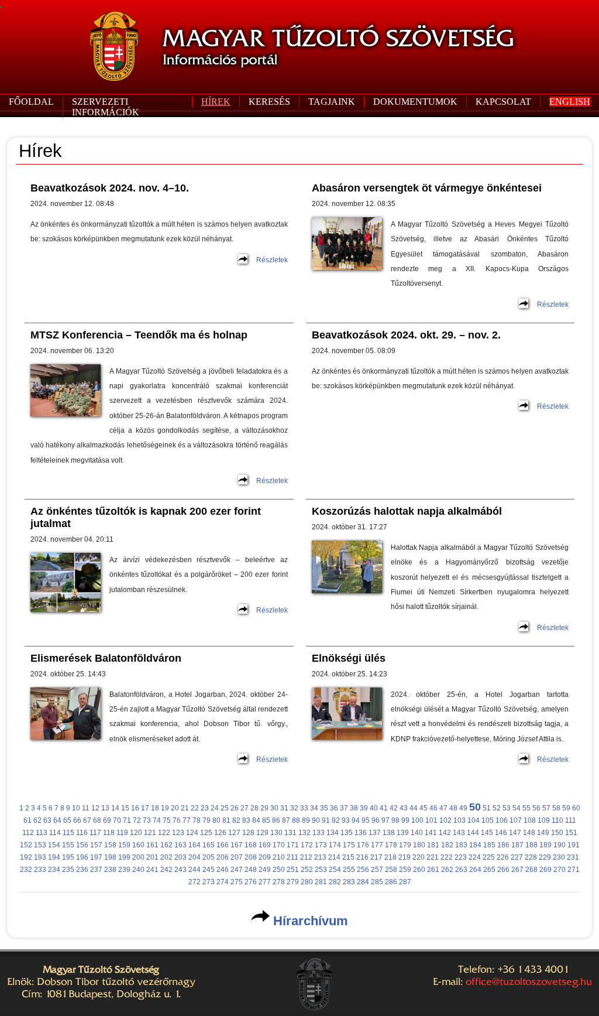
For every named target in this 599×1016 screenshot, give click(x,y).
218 (390, 857)
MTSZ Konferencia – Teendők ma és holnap (138, 335)
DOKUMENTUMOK (415, 102)
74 (157, 820)
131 (290, 833)
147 (515, 833)
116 (82, 833)
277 (265, 882)
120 (136, 833)
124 (192, 833)
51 (487, 808)
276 (251, 882)
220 (418, 857)
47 (443, 808)
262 (447, 870)
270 (559, 870)
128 (248, 833)
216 (362, 857)
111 (570, 820)
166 (222, 845)
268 (531, 870)
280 (307, 882)
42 (394, 808)
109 (544, 820)
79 (206, 820)
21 (185, 808)
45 (423, 808)
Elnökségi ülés (348, 658)
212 (306, 857)
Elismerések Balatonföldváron (105, 658)
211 (292, 857)
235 (68, 870)
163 (180, 845)
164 (194, 845)
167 (236, 845)
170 (279, 845)
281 (321, 882)
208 (251, 857)
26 (234, 808)
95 (366, 820)
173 (321, 845)
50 (475, 807)
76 (177, 820)
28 (254, 808)
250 (279, 870)
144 (473, 833)
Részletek (272, 260)
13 (105, 808)
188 (531, 845)
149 (543, 833)
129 (262, 833)
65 (67, 820)
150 (557, 833)
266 (503, 870)
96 (375, 820)
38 (354, 808)
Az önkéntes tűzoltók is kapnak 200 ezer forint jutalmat (145, 517)
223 (461, 857)
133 (318, 833)
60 (576, 808)
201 (152, 857)
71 (127, 820)
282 (335, 882)
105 (487, 820)
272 (194, 882)
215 (348, 857)
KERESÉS (269, 102)
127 (234, 833)
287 (405, 882)
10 (76, 808)
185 (489, 845)
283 (349, 882)
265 (489, 870)
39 (364, 808)
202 (166, 857)
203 (180, 857)
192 (26, 857)
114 (55, 833)
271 (573, 870)
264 (475, 870)
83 (246, 820)
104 (473, 820)
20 (175, 808)
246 (222, 870)
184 (475, 845)
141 (431, 833)
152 (26, 845)
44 (413, 808)
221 (432, 857)
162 (166, 845)
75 (167, 820)
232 (26, 870)
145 (487, 833)
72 (137, 820)
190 (559, 845)
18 (155, 808)
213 (320, 857)
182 (447, 845)
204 (194, 857)
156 (82, 845)
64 (57, 820)
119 (122, 833)
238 (110, 870)
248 (251, 870)
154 (54, 845)
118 (109, 833)
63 (47, 820)
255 (349, 870)
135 (346, 833)
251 (293, 870)
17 (145, 808)
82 (236, 820)
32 (294, 808)
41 (384, 808)
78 (196, 820)
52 (497, 808)
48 (453, 808)
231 (573, 857)
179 (405, 845)
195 (68, 857)
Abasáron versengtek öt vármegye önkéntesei (427, 188)
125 (206, 833)
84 (256, 820)
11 (85, 808)
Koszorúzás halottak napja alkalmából (407, 511)
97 (385, 820)
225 (489, 857)
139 (403, 833)
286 (391, 882)
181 (433, 845)
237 (96, 870)
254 (335, 870)
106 (501, 820)
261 (433, 870)
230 (559, 857)
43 (404, 808)
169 (265, 845)
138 (389, 833)
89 (306, 820)
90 (316, 820)
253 (321, 870)
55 (526, 808)
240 (138, 870)
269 (545, 870)
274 (222, 882)
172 (307, 845)
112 (28, 833)
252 (307, 870)
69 (107, 820)
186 (503, 845)
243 (180, 870)
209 (265, 857)
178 (391, 845)
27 (244, 808)
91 (326, 820)
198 (110, 857)
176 (363, 845)
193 (40, 857)
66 (77, 820)
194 (54, 857)
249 (265, 870)
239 (124, 870)
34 (314, 808)
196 (82, 857)
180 (419, 845)
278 (279, 882)
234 (54, 870)
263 (461, 870)
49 (463, 808)
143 (459, 833)
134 (332, 833)
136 (360, 833)
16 (135, 808)
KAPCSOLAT (503, 102)
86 (276, 820)
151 (571, 833)
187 (517, 845)
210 (279, 857)
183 (461, 845)
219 (404, 857)
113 (41, 833)
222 (446, 857)
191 (573, 845)
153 (40, 845)
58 (556, 808)
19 (165, 808)
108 (530, 820)
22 (195, 808)
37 (344, 808)
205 (208, 857)
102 (445, 820)
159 (124, 845)
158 (110, 845)
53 (506, 808)
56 (536, 808)
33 (304, 808)
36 (334, 808)
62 (37, 820)
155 (68, 845)
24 (215, 808)
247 (236, 870)
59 (566, 808)
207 (236, 857)
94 (356, 820)
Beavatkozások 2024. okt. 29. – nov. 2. (406, 335)
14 (115, 808)
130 (276, 833)
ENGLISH (569, 102)
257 (377, 870)
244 (194, 870)
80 (216, 820)
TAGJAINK (331, 102)
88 (296, 820)
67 (87, 820)
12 (95, 808)
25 (225, 808)
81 (226, 820)
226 (503, 857)
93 (346, 820)
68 (97, 820)
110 (557, 820)
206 (222, 857)
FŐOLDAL (31, 102)
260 (419, 870)
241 (152, 870)
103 (459, 820)
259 (405, 870)
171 (293, 845)
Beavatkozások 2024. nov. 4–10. (109, 188)
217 (376, 857)
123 (178, 833)
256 (363, 870)
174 (335, 845)
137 (375, 833)
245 (208, 870)
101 (431, 820)
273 (208, 882)
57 (546, 808)
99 (405, 820)
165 (208, 845)
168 (251, 845)
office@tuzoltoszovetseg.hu (529, 981)
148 (529, 833)
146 (501, 833)
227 (517, 857)
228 (531, 857)
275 (236, 882)
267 (517, 870)
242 (166, 870)
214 (334, 857)
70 (117, 820)
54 (516, 808)
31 (284, 808)
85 (266, 820)
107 (516, 820)
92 (336, 820)
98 (395, 820)
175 (349, 845)
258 (391, 870)
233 (40, 870)
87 (286, 820)
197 (96, 857)
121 (150, 833)
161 (152, 845)
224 (475, 857)
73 (147, 820)
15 (125, 808)
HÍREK (215, 102)
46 (433, 808)
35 (324, 808)
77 (187, 820)
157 (96, 845)
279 (293, 882)
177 (377, 845)
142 (445, 833)
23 (205, 808)
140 (417, 833)
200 (138, 857)
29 (264, 808)
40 (374, 808)
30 (274, 808)
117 (95, 833)
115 (68, 833)
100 (417, 820)
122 (164, 833)
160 (138, 845)
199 (124, 857)
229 (545, 857)
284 (363, 882)
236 (82, 870)
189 (545, 845)
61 (27, 820)
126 (220, 833)
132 (304, 833)
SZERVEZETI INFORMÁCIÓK (105, 107)
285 (377, 882)
